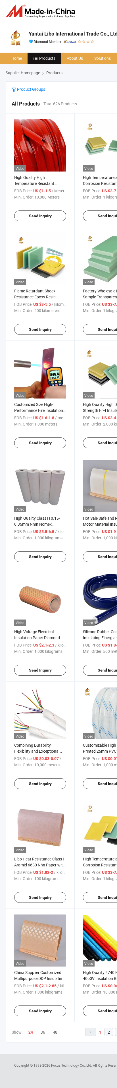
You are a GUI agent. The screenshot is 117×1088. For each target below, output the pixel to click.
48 (55, 1032)
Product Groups (30, 89)
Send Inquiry (40, 216)
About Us (75, 58)
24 (30, 1032)
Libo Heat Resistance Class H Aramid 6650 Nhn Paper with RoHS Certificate (40, 865)
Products (47, 58)
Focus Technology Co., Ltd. (72, 1065)
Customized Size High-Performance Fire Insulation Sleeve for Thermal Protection (40, 410)
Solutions (102, 58)
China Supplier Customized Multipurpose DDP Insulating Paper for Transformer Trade (39, 978)
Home (16, 58)
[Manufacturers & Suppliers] (41, 11)
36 (43, 1032)
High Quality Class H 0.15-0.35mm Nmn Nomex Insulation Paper (37, 524)
